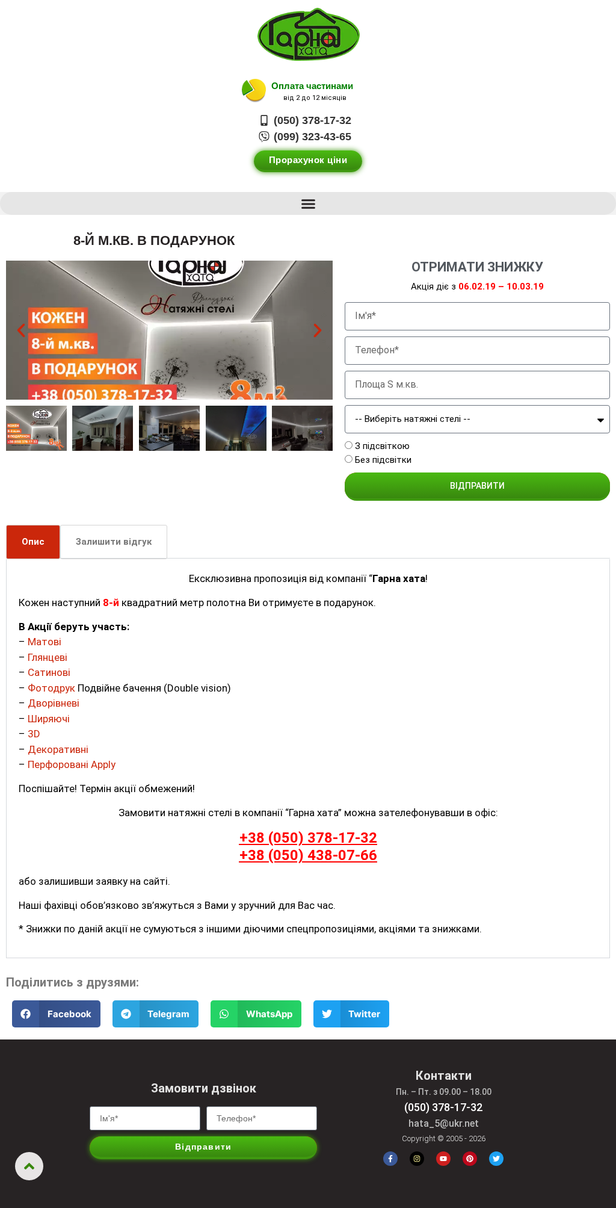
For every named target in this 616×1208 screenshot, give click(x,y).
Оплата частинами (312, 86)
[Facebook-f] (390, 1158)
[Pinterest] (470, 1158)
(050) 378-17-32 (443, 1107)
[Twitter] (496, 1158)
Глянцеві (47, 657)
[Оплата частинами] (254, 91)
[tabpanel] (308, 758)
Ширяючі (49, 719)
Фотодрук (51, 688)
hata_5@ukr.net (443, 1123)
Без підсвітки (383, 459)
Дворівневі (53, 703)
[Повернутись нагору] (29, 1166)
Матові (44, 642)
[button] (308, 203)
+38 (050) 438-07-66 (308, 855)
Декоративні (58, 749)
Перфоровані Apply (72, 764)
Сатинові (49, 672)
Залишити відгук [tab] (114, 541)
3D (34, 734)
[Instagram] (417, 1158)
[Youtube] (443, 1158)
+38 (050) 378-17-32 (308, 837)
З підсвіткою (382, 446)
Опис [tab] (33, 541)
